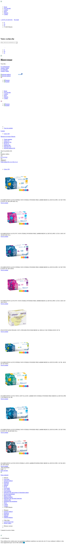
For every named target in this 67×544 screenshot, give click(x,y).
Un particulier (4, 69)
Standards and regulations (10, 501)
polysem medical (8, 511)
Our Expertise (7, 491)
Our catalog (7, 489)
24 (6, 157)
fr (4, 22)
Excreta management (9, 494)
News (5, 11)
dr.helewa (6, 482)
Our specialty (7, 8)
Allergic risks (7, 500)
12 (3, 157)
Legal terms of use (8, 521)
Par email (16, 19)
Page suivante (4, 470)
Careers (6, 504)
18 (5, 157)
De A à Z (10, 162)
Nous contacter (4, 475)
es (4, 25)
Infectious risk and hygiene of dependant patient (16, 492)
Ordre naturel (4, 162)
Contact (6, 14)
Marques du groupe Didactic (8, 136)
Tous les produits (8, 128)
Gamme (3, 131)
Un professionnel (5, 66)
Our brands (7, 488)
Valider (7, 68)
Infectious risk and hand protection (13, 498)
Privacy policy (7, 523)
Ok (24, 542)
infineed (6, 485)
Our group (6, 479)
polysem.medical (8, 480)
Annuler (3, 68)
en (4, 24)
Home (5, 7)
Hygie (5, 486)
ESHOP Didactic (8, 517)
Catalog (6, 10)
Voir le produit (4, 203)
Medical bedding (8, 497)
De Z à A (15, 162)
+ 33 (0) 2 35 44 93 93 (7, 19)
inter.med (6, 483)
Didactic (6, 13)
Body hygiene (7, 495)
